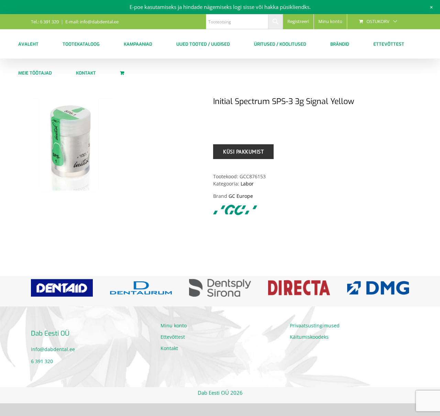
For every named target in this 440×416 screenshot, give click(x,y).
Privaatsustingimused (315, 325)
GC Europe (241, 196)
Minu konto (174, 325)
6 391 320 (42, 361)
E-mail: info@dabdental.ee (92, 22)
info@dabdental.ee (53, 349)
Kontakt (169, 348)
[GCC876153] (117, 149)
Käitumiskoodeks (309, 337)
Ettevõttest (173, 337)
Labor (247, 183)
